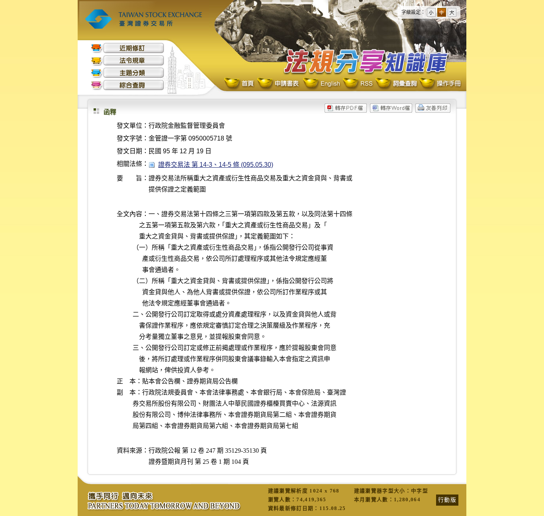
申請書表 (278, 84)
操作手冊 (440, 84)
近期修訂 (127, 48)
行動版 (447, 499)
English (321, 84)
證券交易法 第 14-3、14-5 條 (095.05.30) (215, 164)
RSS (357, 84)
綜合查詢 (127, 85)
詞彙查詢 (396, 84)
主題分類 (127, 72)
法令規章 (127, 60)
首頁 (240, 84)
